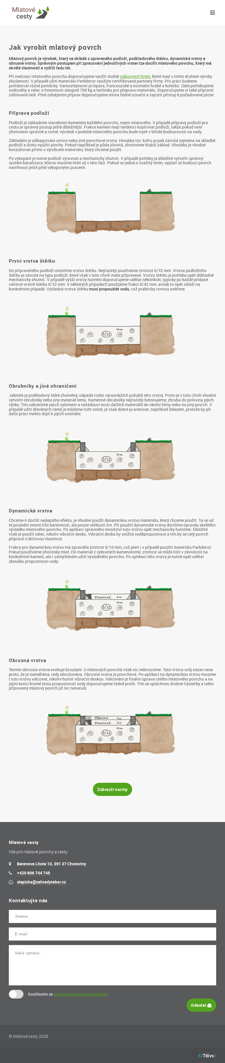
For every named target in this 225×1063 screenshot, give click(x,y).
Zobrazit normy (112, 789)
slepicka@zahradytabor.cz (41, 882)
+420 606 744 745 (33, 873)
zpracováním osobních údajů (80, 994)
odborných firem (135, 76)
